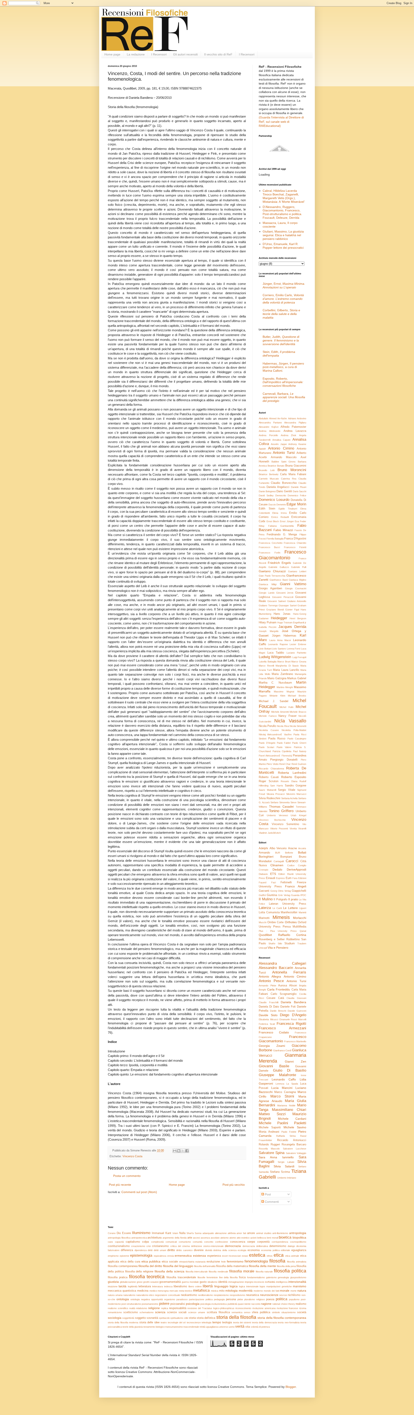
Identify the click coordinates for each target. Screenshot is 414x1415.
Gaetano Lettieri (297, 571)
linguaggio (221, 1286)
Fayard (262, 882)
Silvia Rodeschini (269, 798)
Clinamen (276, 865)
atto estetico (243, 1237)
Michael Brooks (297, 695)
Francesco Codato (274, 1032)
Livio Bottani (265, 648)
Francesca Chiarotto (295, 543)
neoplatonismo (221, 1295)
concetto (208, 1241)
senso (247, 1312)
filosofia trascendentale (181, 1277)
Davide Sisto (268, 1015)
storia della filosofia (236, 1317)
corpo (251, 1241)
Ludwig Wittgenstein (275, 657)
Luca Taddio (275, 652)
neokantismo (189, 1295)
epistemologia (141, 1255)
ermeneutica (183, 1255)
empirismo (113, 1256)
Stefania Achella (289, 798)
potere (164, 1304)
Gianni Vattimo (293, 584)
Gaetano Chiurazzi (272, 571)
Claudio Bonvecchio (283, 482)
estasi (245, 1256)
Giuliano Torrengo (268, 605)
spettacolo (164, 1318)
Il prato (293, 899)
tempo (216, 1322)
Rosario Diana (289, 781)
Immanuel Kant (161, 1233)
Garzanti (264, 890)
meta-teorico (185, 1290)
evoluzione (213, 1261)
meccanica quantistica (122, 1290)
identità (222, 1281)
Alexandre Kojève (269, 427)
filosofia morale (241, 1271)
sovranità (152, 1317)
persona (231, 1299)
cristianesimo (160, 1246)
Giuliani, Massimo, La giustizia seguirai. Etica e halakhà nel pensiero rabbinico (283, 235)
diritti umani (160, 1250)
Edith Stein (267, 508)
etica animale (292, 1256)
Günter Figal (292, 609)
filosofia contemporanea (123, 1266)
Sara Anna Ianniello (276, 1157)
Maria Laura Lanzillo (286, 669)
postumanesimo (150, 1304)
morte (293, 1290)
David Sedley (266, 495)
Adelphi (263, 848)
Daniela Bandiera (293, 1002)
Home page (112, 54)
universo (223, 1326)
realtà (132, 1308)
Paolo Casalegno (296, 738)
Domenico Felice (297, 495)
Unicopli (263, 947)
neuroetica (252, 1295)
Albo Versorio (278, 848)
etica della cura (130, 1261)
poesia (270, 1299)
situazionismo (288, 1312)
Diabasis (263, 874)
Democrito (280, 495)
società (301, 1312)
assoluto (215, 1237)
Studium (289, 943)
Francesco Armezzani (282, 1028)
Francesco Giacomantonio (282, 554)
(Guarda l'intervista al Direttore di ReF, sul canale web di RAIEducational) (281, 121)
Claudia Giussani (296, 998)
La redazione (136, 54)
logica (234, 1286)
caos (110, 1241)
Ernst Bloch (273, 521)
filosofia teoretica (147, 1276)
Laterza (265, 908)
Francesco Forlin (269, 552)
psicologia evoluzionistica (213, 1304)
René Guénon (299, 764)
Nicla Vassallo (290, 720)
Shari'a (190, 1233)
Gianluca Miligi (267, 584)
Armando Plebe (267, 985)
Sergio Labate (286, 1162)
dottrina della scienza (224, 1250)
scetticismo (130, 1312)
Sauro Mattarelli (267, 790)
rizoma (302, 1308)
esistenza (199, 1255)
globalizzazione (128, 1282)
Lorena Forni (293, 648)
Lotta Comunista (269, 912)
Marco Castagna (285, 1092)
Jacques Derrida (292, 627)
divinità (208, 1250)
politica (281, 1299)
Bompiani (286, 856)
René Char (285, 764)
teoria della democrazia (264, 1322)
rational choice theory (283, 1304)
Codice (291, 865)
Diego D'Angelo (293, 1015)
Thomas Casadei (281, 806)
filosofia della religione (139, 1271)
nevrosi (283, 1295)
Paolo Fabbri (284, 743)
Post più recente (120, 1184)
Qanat (303, 931)
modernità (245, 1290)
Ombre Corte (275, 922)
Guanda (295, 895)
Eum (289, 878)
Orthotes (291, 922)
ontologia (122, 1299)
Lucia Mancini (281, 1088)
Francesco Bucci (269, 547)
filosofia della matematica (232, 1266)
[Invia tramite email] (174, 1151)
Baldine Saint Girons (283, 461)
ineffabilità (270, 1282)
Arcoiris (302, 848)
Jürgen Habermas (284, 635)
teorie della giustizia (132, 1326)
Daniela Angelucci (278, 487)
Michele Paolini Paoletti (282, 1123)
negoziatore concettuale (167, 1295)
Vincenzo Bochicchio (272, 820)
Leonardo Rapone (278, 644)
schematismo (147, 1312)
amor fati (241, 1233)
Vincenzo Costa (132, 1156)
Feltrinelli (286, 882)
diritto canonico (184, 1250)
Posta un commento (127, 1176)
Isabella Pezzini (267, 627)
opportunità (157, 1299)
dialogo (291, 1246)
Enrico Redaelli (280, 517)
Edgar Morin (296, 504)
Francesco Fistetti (295, 547)
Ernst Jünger (287, 521)
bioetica (285, 1237)
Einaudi (270, 878)
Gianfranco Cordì (282, 1050)
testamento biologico (154, 1326)
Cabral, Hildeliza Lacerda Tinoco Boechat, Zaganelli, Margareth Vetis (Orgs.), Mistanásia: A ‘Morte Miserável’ (284, 196)
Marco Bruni (283, 661)
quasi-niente (244, 1304)
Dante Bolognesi (267, 491)
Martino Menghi (285, 687)
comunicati (171, 1241)
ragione (266, 1303)
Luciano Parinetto (296, 652)
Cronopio (263, 869)
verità (239, 1326)
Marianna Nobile (286, 1105)
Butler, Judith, (281, 340)
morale (284, 1290)
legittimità (132, 1286)
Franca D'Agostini (295, 538)
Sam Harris (276, 785)
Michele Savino (295, 1127)
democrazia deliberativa (255, 1246)
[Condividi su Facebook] (187, 1151)
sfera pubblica (261, 1312)
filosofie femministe (208, 1277)
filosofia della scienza (169, 1271)
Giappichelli (299, 890)
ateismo (224, 1237)
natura (301, 1290)
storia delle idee (149, 1322)
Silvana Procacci (276, 794)
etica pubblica (151, 1261)
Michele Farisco (268, 716)
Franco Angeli (295, 886)
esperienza (214, 1255)
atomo (232, 1237)
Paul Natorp (299, 751)
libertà (208, 1286)
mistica (214, 1290)
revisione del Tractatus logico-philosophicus (210, 1308)
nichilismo (294, 1295)
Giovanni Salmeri (276, 601)
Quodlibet (265, 935)
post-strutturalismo (131, 1304)
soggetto (140, 1317)
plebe (240, 1299)
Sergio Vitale (286, 789)
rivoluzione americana (264, 1308)
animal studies (263, 1233)
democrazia (233, 1246)
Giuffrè (262, 895)
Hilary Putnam (267, 622)
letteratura (144, 1286)
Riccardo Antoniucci (291, 1140)
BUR (277, 852)
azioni (253, 1237)
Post (267, 1194)
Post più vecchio (234, 1184)
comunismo (185, 1241)
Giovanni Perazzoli (282, 597)
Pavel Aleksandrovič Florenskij (275, 755)
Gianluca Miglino (297, 580)
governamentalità (170, 1281)
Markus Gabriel (296, 678)
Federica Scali (267, 1024)
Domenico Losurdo (274, 500)
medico (153, 1290)
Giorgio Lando (266, 592)
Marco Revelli (266, 665)
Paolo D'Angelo (267, 743)
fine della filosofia (228, 1277)
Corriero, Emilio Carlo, (283, 298)
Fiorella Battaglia (275, 538)
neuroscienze (269, 1295)
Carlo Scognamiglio (284, 993)
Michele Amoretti (280, 712)
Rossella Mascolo (269, 1148)
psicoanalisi (177, 1303)
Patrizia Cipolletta (282, 751)
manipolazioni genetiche (279, 1286)
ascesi (196, 1237)
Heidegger (279, 618)
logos (262, 1286)
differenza (127, 1250)
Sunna (198, 1233)
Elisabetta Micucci (268, 1019)
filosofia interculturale (197, 1271)
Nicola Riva (283, 726)
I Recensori (159, 54)
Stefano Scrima (280, 1171)
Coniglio (302, 865)
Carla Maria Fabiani (293, 474)
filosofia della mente (262, 1266)
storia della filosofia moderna (123, 1322)
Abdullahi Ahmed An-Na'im (273, 418)
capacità (119, 1241)
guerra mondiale (190, 1282)
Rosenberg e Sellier (272, 939)
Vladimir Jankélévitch (270, 833)
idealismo (212, 1282)
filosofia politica (290, 1271)
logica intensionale (248, 1286)
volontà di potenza (260, 1326)
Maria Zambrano (282, 674)
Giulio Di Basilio (289, 1070)
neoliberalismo (205, 1295)
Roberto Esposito (293, 777)
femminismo (235, 1261)
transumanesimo (174, 1326)
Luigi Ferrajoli (299, 657)
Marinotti (264, 918)
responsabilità (177, 1308)
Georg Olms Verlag (280, 891)
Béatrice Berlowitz (269, 474)
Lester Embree (298, 644)
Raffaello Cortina (292, 935)
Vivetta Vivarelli (298, 828)
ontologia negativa (140, 1299)
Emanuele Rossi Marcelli (292, 1019)
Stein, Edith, (279, 353)
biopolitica (299, 1237)
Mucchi (262, 922)
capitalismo (133, 1241)
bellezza (261, 1237)
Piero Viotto (272, 764)
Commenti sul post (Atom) (139, 1192)
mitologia (231, 1290)
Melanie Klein (277, 695)
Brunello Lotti (266, 470)
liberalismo (180, 1286)
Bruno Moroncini (292, 470)
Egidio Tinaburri (288, 508)
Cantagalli (279, 861)
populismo (294, 1299)
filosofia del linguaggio (178, 1266)
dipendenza (141, 1250)
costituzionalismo (119, 1246)
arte (189, 1237)
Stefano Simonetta (280, 802)
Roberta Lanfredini (292, 772)
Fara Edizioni (299, 878)
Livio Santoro (279, 648)
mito (221, 1290)
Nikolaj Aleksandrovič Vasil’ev (275, 734)
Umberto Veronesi (277, 815)
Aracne (292, 848)
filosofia (277, 1261)
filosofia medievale (218, 1271)
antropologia (297, 1233)
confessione (221, 1241)
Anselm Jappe (279, 444)
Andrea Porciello (268, 435)
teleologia (206, 1322)
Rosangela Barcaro (294, 1144)
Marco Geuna (298, 661)
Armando (264, 852)
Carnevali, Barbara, (284, 397)
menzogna (163, 1290)
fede (223, 1261)
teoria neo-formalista (288, 1322)
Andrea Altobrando (269, 431)
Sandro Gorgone (295, 785)
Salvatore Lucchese (294, 1148)
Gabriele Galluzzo (278, 567)
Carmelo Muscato (269, 478)
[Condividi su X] (183, 1151)
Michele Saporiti (270, 1127)
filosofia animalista (296, 1261)
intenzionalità (297, 1281)
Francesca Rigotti (291, 1024)
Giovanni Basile (274, 1066)
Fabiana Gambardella (281, 526)
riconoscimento (243, 1308)
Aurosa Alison (287, 985)
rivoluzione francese (287, 1308)
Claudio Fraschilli (268, 1002)
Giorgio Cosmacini (295, 588)
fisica (242, 1277)
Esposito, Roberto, (283, 382)
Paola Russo (276, 738)
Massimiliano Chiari (289, 1110)
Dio (119, 1233)
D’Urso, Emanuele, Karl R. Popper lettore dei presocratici (283, 245)
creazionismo (138, 1246)
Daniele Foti (288, 1006)
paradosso (182, 1299)
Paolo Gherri (299, 743)
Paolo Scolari (266, 747)
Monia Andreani (269, 1131)
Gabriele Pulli (298, 567)
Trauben (301, 943)
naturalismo (129, 1295)
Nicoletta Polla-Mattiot (294, 730)
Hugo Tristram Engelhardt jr (291, 622)
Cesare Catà (275, 998)
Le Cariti (277, 908)
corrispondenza (280, 1241)
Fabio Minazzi (283, 530)
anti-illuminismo (280, 1233)
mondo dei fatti (271, 1290)
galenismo (271, 1277)
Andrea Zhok (288, 435)
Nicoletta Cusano (269, 730)
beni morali (272, 1237)
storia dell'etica (206, 1317)
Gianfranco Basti (278, 580)
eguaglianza (298, 1250)
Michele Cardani (292, 1118)
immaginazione (236, 1282)
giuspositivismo (298, 1277)
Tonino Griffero (281, 811)
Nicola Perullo (267, 726)
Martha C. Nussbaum (275, 682)
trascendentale (191, 1326)
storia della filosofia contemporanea (281, 1317)
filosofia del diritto (150, 1266)
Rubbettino (293, 939)
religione (154, 1308)
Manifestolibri (289, 912)
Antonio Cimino (281, 448)
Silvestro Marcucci (296, 794)
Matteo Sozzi (272, 1114)
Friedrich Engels (279, 562)
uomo (232, 1326)
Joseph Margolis (269, 631)
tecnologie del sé (177, 1322)
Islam (175, 1233)
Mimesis (281, 917)
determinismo (277, 1246)
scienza (160, 1312)
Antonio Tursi (284, 453)
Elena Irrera (279, 513)
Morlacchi (299, 918)
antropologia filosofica (119, 1237)
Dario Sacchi (299, 491)
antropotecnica (139, 1237)
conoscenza (237, 1241)
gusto (203, 1281)
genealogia (283, 1277)
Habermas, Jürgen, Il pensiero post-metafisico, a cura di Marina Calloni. (283, 367)
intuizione (113, 1286)
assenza (205, 1237)
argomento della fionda (175, 1237)
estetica (257, 1255)
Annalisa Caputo (281, 440)
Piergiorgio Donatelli (283, 759)
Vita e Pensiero (278, 947)
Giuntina (272, 895)
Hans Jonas (282, 613)
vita (247, 1326)
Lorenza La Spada (287, 1083)
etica (279, 1255)
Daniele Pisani (298, 487)
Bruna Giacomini (295, 465)
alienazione (221, 1233)
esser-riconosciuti (231, 1256)
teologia (227, 1322)
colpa (145, 1241)
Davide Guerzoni (297, 1010)
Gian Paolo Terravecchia (272, 575)
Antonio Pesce (271, 981)
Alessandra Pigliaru (295, 422)
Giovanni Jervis (285, 592)
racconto (255, 1304)
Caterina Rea (288, 478)
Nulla (182, 1233)
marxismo (299, 1286)
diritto (171, 1250)
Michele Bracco (298, 712)
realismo (301, 1303)
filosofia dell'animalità (204, 1266)
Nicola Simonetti (298, 726)
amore (251, 1233)
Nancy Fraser (287, 715)
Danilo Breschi (278, 1010)
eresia (170, 1256)
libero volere (195, 1286)
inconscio (259, 1282)
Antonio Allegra (270, 976)
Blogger (290, 1386)
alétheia (232, 1233)
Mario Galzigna (276, 678)
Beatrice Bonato (276, 465)
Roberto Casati (269, 777)
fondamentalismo (256, 1277)
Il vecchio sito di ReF (218, 54)
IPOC (303, 895)
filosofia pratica (117, 1277)
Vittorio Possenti (279, 828)
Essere (126, 1233)
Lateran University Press (287, 903)
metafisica (201, 1290)
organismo (169, 1299)
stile (186, 1318)
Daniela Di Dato (269, 1006)
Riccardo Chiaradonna (271, 768)
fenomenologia (256, 1261)
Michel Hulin (286, 707)
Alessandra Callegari (282, 963)
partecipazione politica (201, 1299)
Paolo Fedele (288, 1131)
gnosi (139, 1282)
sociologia (114, 1317)
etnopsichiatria (186, 1261)
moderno (258, 1290)
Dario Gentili (284, 491)
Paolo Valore (284, 747)
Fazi (273, 882)
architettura (154, 1237)
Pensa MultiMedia (294, 926)
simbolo (276, 1312)
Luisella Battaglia (267, 661)
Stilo (280, 943)
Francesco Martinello (295, 1041)
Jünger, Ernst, (284, 285)
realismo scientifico (118, 1308)
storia (192, 1317)
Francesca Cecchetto (270, 543)
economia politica (270, 1250)
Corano (112, 1233)
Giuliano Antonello (296, 601)
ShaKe (271, 943)
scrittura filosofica (218, 1312)
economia (254, 1250)
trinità (202, 1326)
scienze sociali (177, 1312)
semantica (237, 1312)
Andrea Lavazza (295, 430)
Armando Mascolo (284, 457)
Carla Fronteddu (278, 989)
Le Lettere (290, 908)
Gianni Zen (295, 1061)
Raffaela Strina (285, 1136)
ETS (273, 874)
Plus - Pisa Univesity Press (278, 931)
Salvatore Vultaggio (296, 1153)
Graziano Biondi (275, 609)
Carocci (292, 861)
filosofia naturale (264, 1271)
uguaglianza (212, 1326)
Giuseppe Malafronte (277, 1075)
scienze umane (196, 1312)
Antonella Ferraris (289, 972)
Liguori (302, 908)
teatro (164, 1322)
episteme (124, 1256)
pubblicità (232, 1304)
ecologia (242, 1250)
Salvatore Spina (271, 1153)
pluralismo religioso (254, 1299)
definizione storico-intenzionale (207, 1246)
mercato (173, 1290)
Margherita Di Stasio (287, 665)
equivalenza (160, 1256)
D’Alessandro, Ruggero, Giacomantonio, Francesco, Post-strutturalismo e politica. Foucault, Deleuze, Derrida (282, 212)
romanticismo (115, 1312)
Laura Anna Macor (280, 640)
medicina (142, 1290)
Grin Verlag (284, 895)
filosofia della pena (286, 1266)
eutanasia (200, 1261)
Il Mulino (266, 899)
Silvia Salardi (284, 1166)
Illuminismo (141, 1233)
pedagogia (219, 1299)
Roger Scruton (268, 781)
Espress (280, 878)
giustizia (113, 1281)
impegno (249, 1282)
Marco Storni (282, 1096)
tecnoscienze (194, 1322)
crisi (148, 1246)
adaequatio (208, 1233)
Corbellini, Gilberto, (281, 313)
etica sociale (170, 1261)
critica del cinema (180, 1246)
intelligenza (281, 1282)
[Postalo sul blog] (179, 1151)
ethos (270, 1256)
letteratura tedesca (162, 1286)
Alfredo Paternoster (293, 426)
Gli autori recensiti (185, 54)
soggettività (128, 1318)
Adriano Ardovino (297, 418)
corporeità (263, 1241)
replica (164, 1308)
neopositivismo (237, 1295)
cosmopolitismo (298, 1241)
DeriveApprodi (296, 869)
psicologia (192, 1303)
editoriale (285, 1250)
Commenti (271, 1201)
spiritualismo (176, 1318)
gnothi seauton (151, 1282)
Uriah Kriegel (298, 815)
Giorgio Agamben (270, 588)
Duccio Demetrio (277, 504)
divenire (199, 1250)
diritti (150, 1250)
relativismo (141, 1308)
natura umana (115, 1295)
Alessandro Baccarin (276, 968)
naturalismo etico (145, 1295)
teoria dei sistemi (242, 1322)
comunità (197, 1241)
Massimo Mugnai (284, 691)
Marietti (302, 912)
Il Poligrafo (280, 899)
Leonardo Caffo (284, 1079)
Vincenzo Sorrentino (285, 824)
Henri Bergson (298, 618)
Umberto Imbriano (286, 1177)
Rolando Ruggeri (269, 1144)
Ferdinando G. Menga (282, 534)
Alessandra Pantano (270, 422)
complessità (157, 1241)
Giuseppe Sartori (288, 605)
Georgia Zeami (272, 1045)
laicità (122, 1286)
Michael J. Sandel (273, 701)
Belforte (289, 852)
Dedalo (277, 869)
